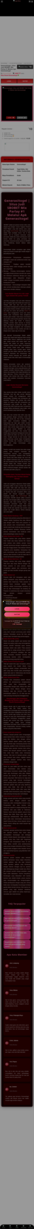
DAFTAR (17, 614)
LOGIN (17, 609)
